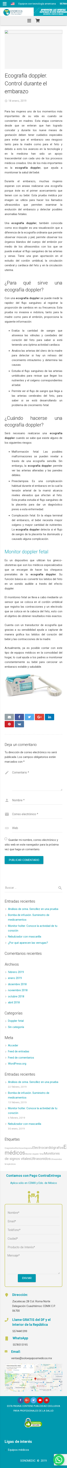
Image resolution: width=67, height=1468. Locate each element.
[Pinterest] (47, 1400)
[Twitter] (34, 1400)
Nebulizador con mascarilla (24, 936)
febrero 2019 (16, 972)
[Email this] (9, 717)
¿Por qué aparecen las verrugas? (28, 942)
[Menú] (29, 20)
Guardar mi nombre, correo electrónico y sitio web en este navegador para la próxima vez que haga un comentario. (32, 844)
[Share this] (19, 717)
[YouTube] (40, 1400)
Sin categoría (16, 1027)
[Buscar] (58, 888)
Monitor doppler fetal (26, 552)
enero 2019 (15, 978)
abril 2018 (14, 1002)
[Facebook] (20, 1400)
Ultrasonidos (40, 1158)
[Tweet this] (29, 717)
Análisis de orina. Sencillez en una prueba (33, 909)
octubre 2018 (16, 996)
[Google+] (27, 1400)
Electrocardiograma (23, 1148)
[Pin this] (9, 724)
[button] (58, 1459)
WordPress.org (17, 1063)
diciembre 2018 (17, 984)
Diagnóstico (10, 1148)
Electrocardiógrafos (47, 1147)
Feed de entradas (18, 1051)
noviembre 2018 (18, 990)
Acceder (13, 1045)
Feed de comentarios (21, 1057)
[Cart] (37, 20)
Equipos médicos (18, 1449)
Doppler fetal (16, 1021)
